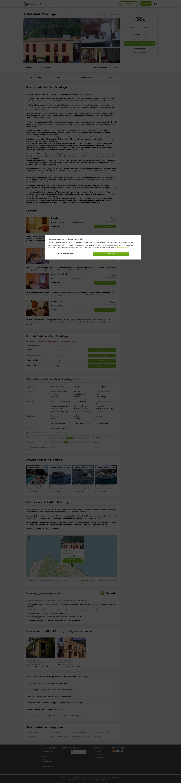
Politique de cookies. (122, 247)
